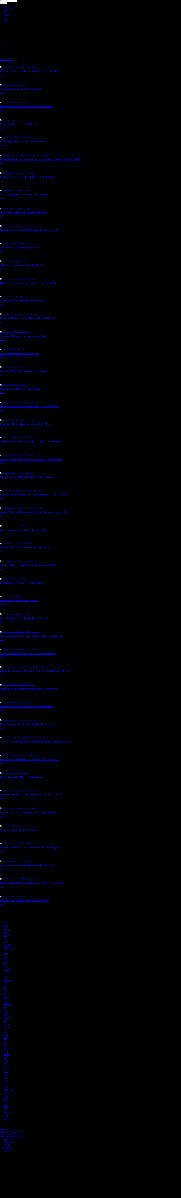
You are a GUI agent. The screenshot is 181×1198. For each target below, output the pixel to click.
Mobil (5, 1022)
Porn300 (6, 1034)
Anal (5, 936)
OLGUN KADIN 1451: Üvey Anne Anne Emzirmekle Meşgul (29, 847)
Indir (5, 995)
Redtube (6, 1053)
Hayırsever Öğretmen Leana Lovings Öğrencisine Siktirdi (28, 283)
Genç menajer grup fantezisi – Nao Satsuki (20, 89)
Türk (5, 8)
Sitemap (6, 1151)
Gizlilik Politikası (9, 1141)
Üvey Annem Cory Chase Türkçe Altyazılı (20, 247)
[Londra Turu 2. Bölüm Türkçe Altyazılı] (12, 596)
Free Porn (7, 15)
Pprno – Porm (8, 1050)
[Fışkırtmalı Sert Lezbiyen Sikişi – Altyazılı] (13, 385)
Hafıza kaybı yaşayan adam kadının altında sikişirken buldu (29, 230)
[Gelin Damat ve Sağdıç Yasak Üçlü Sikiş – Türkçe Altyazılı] (18, 720)
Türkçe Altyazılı (8, 9)
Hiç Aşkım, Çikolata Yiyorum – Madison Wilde (23, 141)
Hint (5, 988)
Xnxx (5, 16)
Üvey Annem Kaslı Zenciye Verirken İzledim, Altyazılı (26, 865)
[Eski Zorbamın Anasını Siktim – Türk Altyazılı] (14, 526)
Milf (5, 1021)
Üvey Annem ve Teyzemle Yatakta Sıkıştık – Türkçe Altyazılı (29, 759)
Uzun (5, 1095)
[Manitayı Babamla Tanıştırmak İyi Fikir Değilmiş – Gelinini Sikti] (20, 879)
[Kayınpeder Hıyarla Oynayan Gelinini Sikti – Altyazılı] (17, 420)
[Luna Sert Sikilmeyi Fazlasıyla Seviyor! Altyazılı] (15, 367)
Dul (5, 956)
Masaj (5, 1016)
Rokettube (7, 1055)
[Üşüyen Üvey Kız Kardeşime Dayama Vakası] (14, 296)
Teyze (5, 1082)
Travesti (6, 1085)
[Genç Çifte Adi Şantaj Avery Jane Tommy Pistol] (15, 332)
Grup (5, 982)
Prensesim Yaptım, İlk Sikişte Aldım (17, 830)
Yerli (5, 1109)
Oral (5, 1029)
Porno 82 (6, 1043)
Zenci (5, 1118)
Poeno (6, 1031)
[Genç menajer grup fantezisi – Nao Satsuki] (13, 85)
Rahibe (6, 1051)
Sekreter (6, 1063)
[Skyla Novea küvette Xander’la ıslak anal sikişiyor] (16, 208)
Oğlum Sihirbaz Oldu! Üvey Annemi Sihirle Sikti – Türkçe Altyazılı (33, 512)
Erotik (5, 959)
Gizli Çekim (7, 980)
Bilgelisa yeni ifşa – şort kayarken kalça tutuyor (14, 1131)
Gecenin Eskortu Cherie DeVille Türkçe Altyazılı (24, 618)
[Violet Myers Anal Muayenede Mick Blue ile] (14, 261)
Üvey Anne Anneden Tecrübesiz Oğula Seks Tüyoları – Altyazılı (30, 794)
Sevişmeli (7, 1067)
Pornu (5, 1046)
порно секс (7, 1119)
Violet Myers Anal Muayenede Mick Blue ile (21, 265)
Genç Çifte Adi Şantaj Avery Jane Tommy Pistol (23, 336)
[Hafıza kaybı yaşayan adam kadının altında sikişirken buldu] (18, 226)
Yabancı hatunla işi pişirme (8, 1132)
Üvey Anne (7, 1094)
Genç (5, 976)
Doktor (6, 954)
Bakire (6, 942)
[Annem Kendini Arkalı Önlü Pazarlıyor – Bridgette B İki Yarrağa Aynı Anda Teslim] (25, 155)
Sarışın (6, 1061)
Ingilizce (6, 997)
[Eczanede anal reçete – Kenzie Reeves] (12, 120)
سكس (6, 1121)
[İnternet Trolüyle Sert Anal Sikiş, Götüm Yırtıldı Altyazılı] (17, 808)
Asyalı (6, 939)
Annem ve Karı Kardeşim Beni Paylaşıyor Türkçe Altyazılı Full (31, 636)
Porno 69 (6, 1041)
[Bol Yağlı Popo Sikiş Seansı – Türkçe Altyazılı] (14, 579)
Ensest (6, 958)
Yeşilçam (6, 1111)
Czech (6, 953)
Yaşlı (5, 1107)
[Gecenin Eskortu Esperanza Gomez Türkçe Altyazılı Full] (17, 649)
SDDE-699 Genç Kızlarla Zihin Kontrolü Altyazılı (24, 900)
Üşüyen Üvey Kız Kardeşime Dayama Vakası (21, 300)
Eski (5, 963)
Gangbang (7, 970)
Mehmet (2, 75)
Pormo (6, 1033)
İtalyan (6, 999)
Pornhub (6, 1036)
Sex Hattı (6, 1149)
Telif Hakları (7, 1144)
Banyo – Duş (8, 944)
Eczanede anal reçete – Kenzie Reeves (18, 124)
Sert (5, 1065)
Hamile (6, 983)
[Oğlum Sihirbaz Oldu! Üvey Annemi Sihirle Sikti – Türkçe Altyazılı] (21, 508)
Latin (5, 1010)
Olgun (6, 1026)
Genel (5, 978)
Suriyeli (6, 1075)
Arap (5, 937)
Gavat (5, 971)
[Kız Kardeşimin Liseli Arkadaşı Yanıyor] (12, 349)
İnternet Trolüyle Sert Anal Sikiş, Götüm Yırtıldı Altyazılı (28, 812)
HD (5, 13)
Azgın (5, 941)
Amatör (6, 20)
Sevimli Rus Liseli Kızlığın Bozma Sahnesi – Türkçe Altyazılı (29, 406)
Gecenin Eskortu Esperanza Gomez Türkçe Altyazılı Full (27, 653)
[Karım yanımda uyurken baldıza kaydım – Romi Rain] (16, 102)
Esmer (6, 965)
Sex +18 (6, 1068)
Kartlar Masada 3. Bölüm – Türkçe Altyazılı (21, 777)
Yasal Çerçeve (8, 1148)
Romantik (7, 1056)
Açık (5, 924)
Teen (5, 1080)
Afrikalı (6, 925)
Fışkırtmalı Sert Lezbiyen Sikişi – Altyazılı (20, 389)
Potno (5, 1048)
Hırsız (5, 992)
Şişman (6, 1072)
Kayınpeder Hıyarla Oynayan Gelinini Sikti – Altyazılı (26, 424)
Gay (5, 973)
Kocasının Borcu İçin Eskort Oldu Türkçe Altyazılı (24, 547)
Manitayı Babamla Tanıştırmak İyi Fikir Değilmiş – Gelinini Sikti (32, 883)
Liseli (5, 1014)
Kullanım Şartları (9, 1142)
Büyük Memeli (8, 949)
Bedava (6, 946)
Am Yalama (7, 931)
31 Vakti (21, 58)
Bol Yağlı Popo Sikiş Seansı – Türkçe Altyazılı (22, 583)
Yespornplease (8, 1112)
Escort (6, 961)
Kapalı (6, 1002)
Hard (5, 985)
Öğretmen (7, 1024)
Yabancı (6, 1104)
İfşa (5, 993)
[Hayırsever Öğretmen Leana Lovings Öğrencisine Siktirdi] (18, 279)
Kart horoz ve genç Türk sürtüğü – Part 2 (12, 1134)
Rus (5, 1058)
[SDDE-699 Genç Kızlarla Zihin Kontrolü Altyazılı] (16, 896)
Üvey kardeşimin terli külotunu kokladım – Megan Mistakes (29, 71)
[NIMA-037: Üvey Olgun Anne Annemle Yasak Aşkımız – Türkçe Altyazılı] (23, 738)
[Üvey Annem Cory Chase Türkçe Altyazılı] (13, 243)
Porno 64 (6, 18)
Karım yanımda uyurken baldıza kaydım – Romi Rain (26, 106)
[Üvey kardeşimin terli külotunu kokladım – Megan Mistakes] (18, 67)
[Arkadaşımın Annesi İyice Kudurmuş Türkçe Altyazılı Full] (18, 685)
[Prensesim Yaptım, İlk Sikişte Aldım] (11, 826)
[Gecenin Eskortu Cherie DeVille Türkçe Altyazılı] (15, 614)
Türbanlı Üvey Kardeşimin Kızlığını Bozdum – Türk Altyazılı (30, 441)
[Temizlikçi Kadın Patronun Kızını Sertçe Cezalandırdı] (17, 702)
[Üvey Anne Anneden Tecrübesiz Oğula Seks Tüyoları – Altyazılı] (20, 790)
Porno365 (7, 1044)
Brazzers (6, 948)
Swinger (6, 1077)
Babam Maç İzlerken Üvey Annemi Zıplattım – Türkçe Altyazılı (31, 459)
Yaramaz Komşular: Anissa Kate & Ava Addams (23, 194)
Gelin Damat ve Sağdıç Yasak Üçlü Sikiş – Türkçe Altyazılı (28, 724)
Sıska (5, 1073)
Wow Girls (7, 1097)
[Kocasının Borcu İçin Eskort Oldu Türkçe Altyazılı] (16, 543)
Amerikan (7, 934)
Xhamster (7, 1099)
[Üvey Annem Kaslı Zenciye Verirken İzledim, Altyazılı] (17, 861)
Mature (6, 1019)
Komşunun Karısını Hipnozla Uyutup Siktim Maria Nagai (28, 318)
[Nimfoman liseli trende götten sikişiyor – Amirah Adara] (17, 173)
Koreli (6, 1009)
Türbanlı (6, 1087)
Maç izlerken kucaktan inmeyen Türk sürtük (13, 1136)
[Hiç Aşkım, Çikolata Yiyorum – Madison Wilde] (15, 137)
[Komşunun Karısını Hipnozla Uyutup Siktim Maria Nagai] (18, 314)
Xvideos (6, 1102)
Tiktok (6, 1084)
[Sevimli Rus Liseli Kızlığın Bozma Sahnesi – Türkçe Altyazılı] (19, 402)
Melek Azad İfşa (5, 1129)
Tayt (5, 1078)
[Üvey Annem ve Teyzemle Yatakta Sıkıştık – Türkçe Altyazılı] (19, 755)
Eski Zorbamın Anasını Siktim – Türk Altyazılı (22, 530)
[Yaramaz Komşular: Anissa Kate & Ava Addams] (15, 190)
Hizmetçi (6, 990)
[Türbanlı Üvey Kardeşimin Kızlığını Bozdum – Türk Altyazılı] (19, 438)
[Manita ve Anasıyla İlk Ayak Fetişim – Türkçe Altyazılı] (17, 473)
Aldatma (6, 927)
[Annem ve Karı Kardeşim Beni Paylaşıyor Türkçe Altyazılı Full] (19, 632)
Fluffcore (2, 45)
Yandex (6, 1106)
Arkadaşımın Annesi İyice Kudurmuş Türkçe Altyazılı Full (28, 689)
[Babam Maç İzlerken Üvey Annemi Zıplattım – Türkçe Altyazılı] (20, 455)
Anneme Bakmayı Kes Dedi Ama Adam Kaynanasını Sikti (28, 565)
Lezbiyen (6, 1012)
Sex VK (6, 1070)
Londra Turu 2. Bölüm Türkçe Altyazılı (19, 600)
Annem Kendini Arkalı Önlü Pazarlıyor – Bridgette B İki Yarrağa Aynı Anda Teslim (40, 159)
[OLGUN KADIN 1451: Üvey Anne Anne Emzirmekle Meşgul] (19, 843)
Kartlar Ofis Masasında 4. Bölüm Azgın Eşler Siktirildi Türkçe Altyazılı (35, 671)
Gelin (5, 975)
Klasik (6, 1005)
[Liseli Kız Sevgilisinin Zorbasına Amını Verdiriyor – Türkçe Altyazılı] (21, 490)
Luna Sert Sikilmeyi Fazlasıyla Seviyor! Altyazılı (23, 371)
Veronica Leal (14, 58)
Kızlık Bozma (8, 1004)
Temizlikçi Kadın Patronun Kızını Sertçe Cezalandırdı (26, 706)
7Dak (5, 922)
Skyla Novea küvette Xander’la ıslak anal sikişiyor (24, 212)
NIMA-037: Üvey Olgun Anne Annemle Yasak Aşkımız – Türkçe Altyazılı (35, 742)
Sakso (5, 1060)
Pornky (6, 1038)
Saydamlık (7, 1146)
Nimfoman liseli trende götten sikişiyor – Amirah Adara (27, 177)
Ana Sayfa (7, 6)
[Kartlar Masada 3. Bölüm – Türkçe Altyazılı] (14, 773)
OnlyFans (7, 1027)
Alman (6, 929)
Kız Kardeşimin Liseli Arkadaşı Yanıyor (19, 353)
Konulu (6, 11)
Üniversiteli (7, 1092)
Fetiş (5, 966)
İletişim (6, 1139)
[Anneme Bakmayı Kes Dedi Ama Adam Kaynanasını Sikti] (18, 561)
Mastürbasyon (8, 1017)
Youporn (6, 1116)
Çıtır (5, 951)
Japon (5, 1000)
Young (6, 1114)
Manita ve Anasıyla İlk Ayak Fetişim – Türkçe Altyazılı (26, 477)
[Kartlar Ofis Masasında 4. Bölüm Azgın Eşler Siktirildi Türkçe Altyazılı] (22, 667)
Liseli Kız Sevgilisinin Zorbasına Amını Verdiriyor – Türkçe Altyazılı (33, 494)
